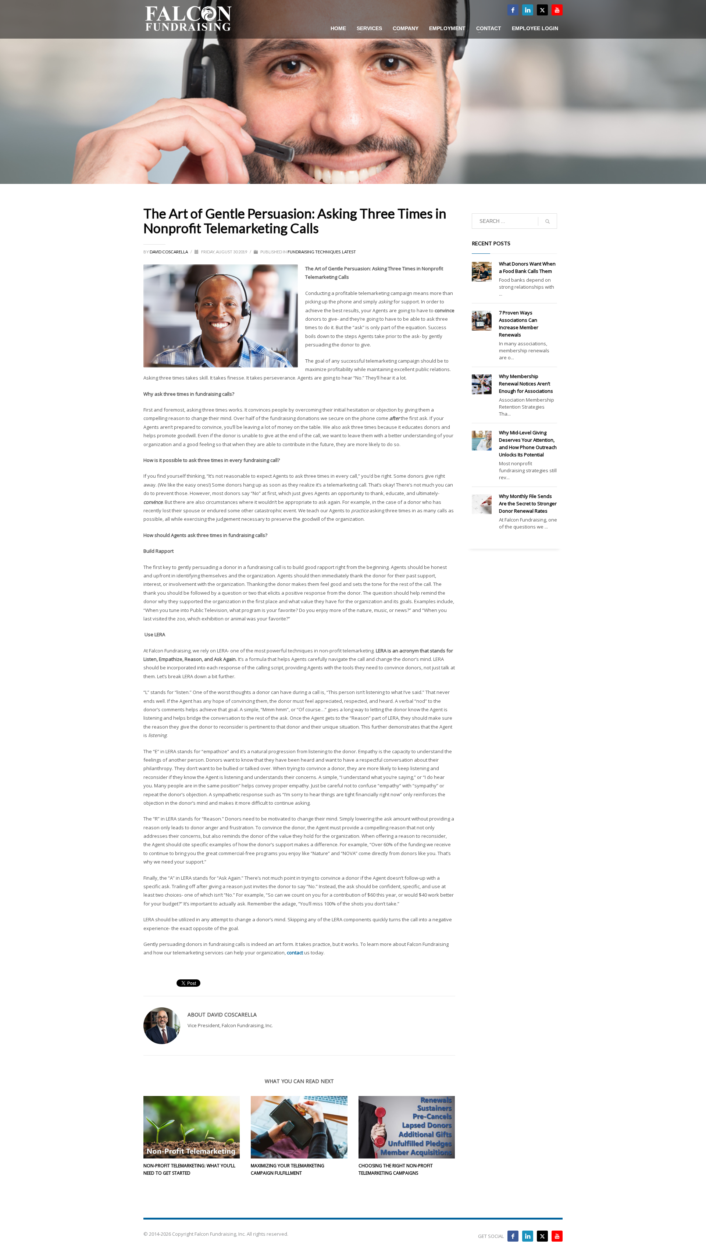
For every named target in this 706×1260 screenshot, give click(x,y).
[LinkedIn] (527, 9)
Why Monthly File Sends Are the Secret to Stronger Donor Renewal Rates (528, 503)
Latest (349, 251)
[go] (547, 221)
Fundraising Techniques (314, 251)
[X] (542, 9)
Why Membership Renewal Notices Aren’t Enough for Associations (526, 383)
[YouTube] (557, 1236)
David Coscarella (169, 251)
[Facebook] (512, 9)
